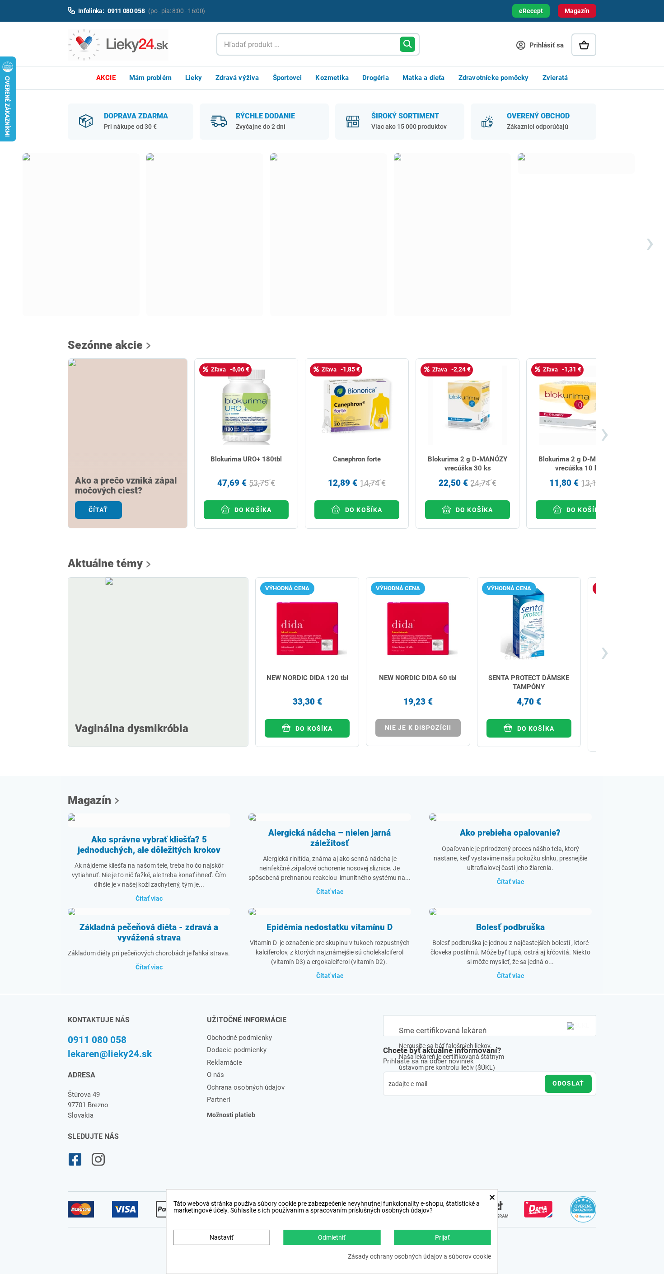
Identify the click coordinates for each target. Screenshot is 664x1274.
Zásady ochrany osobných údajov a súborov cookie (419, 1256)
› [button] (649, 244)
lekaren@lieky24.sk (110, 1053)
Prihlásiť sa (546, 45)
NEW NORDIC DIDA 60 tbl (418, 678)
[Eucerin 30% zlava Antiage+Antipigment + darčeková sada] (576, 163)
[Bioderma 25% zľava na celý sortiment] (81, 234)
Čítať (98, 509)
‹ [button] (13, 244)
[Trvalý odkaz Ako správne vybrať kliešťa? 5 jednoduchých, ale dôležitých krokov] (149, 820)
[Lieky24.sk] (133, 45)
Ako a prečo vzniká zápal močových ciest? (126, 485)
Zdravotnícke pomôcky (493, 78)
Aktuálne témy (105, 563)
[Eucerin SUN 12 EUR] (328, 234)
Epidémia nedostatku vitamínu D (330, 927)
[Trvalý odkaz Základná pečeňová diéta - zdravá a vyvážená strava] (149, 911)
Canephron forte (357, 459)
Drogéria (375, 78)
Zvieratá (555, 78)
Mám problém (150, 78)
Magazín (577, 10)
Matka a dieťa (423, 78)
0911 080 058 (97, 1039)
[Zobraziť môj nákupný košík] (583, 44)
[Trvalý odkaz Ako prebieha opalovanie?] (510, 817)
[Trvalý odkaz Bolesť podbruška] (510, 911)
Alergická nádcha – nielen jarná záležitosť (329, 837)
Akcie (106, 78)
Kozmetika (332, 78)
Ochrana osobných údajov (246, 1087)
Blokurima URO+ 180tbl (246, 459)
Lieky (193, 78)
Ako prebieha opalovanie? (510, 832)
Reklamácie (224, 1062)
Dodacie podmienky (237, 1050)
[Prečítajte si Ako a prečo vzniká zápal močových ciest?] (127, 420)
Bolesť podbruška (510, 927)
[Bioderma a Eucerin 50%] (452, 234)
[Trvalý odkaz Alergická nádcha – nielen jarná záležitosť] (329, 817)
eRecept (531, 10)
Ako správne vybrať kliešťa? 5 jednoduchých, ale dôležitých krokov (149, 844)
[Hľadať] (407, 44)
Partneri (218, 1099)
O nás (215, 1075)
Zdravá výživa (237, 78)
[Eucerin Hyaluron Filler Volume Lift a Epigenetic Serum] (204, 234)
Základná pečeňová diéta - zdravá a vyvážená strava (148, 932)
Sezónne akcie (105, 345)
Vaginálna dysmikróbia (131, 729)
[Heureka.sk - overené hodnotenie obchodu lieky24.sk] (583, 1213)
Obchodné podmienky (239, 1038)
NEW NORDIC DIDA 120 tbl (307, 678)
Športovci (287, 78)
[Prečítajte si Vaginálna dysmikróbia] (158, 649)
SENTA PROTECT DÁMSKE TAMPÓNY (528, 682)
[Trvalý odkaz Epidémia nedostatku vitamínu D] (329, 911)
